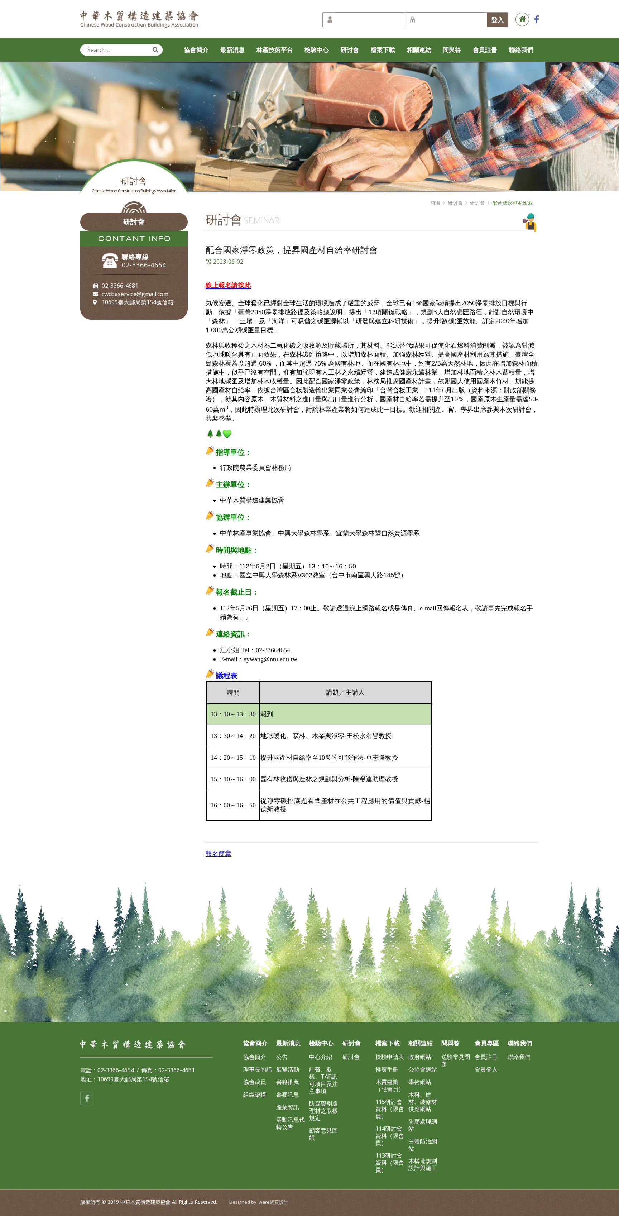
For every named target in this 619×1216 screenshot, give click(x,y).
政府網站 (419, 1056)
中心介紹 (320, 1056)
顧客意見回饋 (323, 1134)
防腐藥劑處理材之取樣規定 (323, 1110)
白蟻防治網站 (422, 1145)
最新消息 (232, 50)
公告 (282, 1056)
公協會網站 (422, 1069)
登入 (497, 19)
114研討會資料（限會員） (389, 1135)
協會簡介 (196, 50)
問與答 (452, 50)
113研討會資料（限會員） (389, 1162)
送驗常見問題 (455, 1060)
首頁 (436, 203)
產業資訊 (287, 1107)
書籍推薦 (287, 1082)
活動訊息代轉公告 (290, 1123)
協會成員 (254, 1082)
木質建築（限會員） (389, 1085)
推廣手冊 (386, 1069)
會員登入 (486, 1069)
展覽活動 (287, 1069)
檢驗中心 (316, 50)
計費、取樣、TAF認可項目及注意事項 (323, 1080)
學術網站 (419, 1082)
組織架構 (254, 1094)
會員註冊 (485, 50)
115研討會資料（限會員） (389, 1109)
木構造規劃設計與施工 (422, 1164)
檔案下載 (383, 50)
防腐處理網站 (422, 1125)
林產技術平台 (274, 50)
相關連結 (419, 50)
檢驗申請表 (389, 1056)
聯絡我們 (521, 50)
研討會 (350, 50)
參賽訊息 (287, 1094)
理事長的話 (257, 1069)
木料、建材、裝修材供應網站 (422, 1101)
